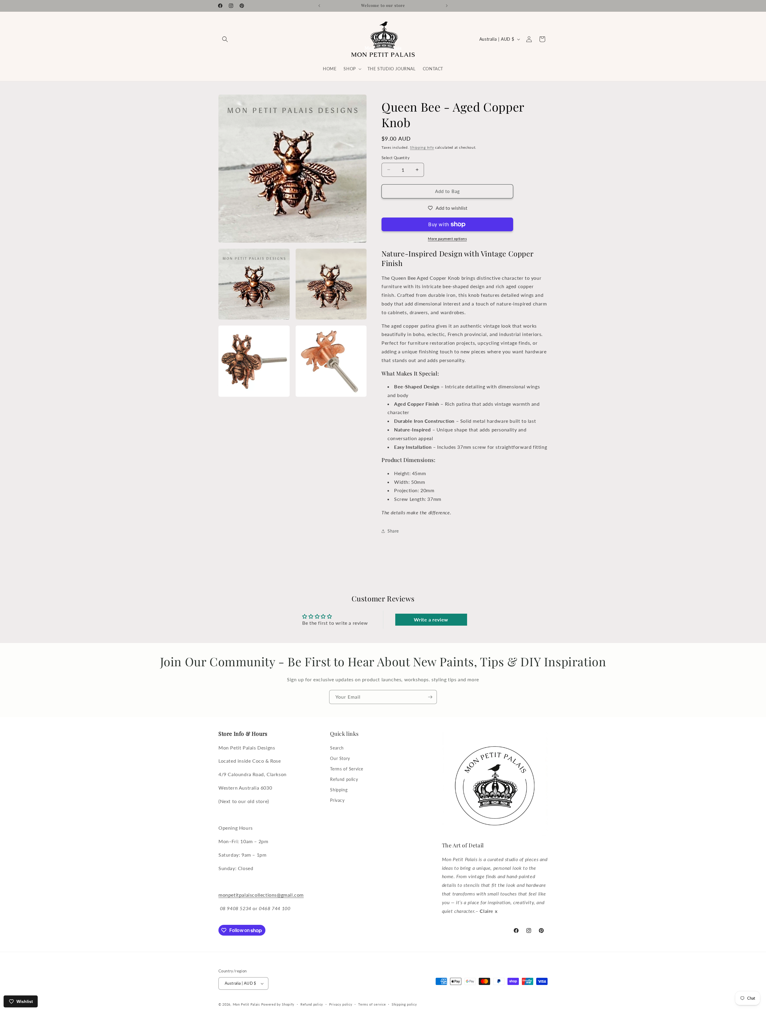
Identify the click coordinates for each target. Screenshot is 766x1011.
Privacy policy (340, 1004)
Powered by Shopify (278, 1004)
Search (337, 747)
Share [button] (393, 530)
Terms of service (372, 1004)
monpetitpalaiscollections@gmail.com (261, 895)
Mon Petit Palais (246, 1004)
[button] (225, 39)
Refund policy (344, 779)
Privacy (337, 800)
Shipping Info (422, 147)
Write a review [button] (431, 619)
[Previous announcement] (319, 5)
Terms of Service (346, 768)
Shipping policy (404, 1004)
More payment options (447, 238)
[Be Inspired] (430, 697)
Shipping (338, 789)
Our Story (340, 758)
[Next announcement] (446, 5)
